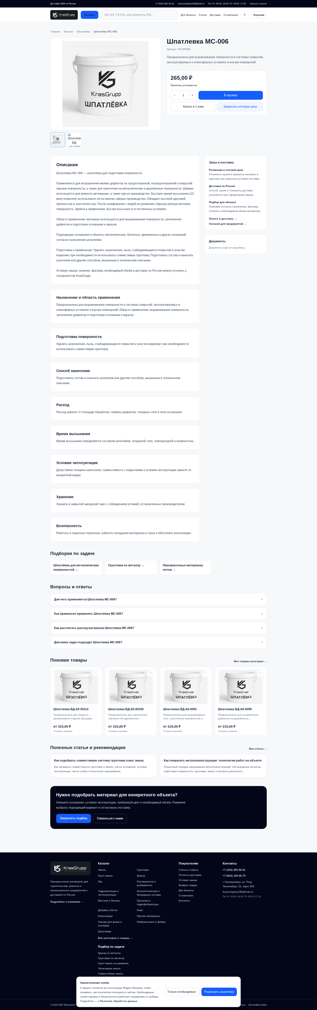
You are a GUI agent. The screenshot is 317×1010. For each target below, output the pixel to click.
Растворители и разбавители (146, 883)
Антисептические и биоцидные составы (149, 893)
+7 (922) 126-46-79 (234, 875)
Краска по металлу (109, 953)
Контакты (184, 900)
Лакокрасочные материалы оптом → (183, 567)
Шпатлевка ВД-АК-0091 (180, 709)
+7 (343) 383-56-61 (164, 3)
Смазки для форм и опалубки (110, 923)
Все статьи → (258, 748)
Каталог (89, 14)
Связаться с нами (110, 818)
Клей (140, 910)
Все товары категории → (250, 661)
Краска (141, 875)
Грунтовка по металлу (111, 958)
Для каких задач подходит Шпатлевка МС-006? (158, 642)
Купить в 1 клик (193, 106)
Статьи (203, 14)
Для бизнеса (188, 14)
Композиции (105, 916)
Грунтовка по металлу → (126, 565)
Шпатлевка (83, 31)
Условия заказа (188, 880)
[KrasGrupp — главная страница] (64, 14)
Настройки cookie (257, 1005)
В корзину (230, 95)
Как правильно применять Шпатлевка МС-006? (158, 613)
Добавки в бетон (108, 910)
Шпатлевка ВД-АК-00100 (126, 709)
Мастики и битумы (109, 900)
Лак (100, 881)
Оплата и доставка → (223, 218)
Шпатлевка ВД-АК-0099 (235, 709)
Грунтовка (143, 869)
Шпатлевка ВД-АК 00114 (70, 709)
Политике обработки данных (118, 1001)
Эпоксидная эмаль (109, 968)
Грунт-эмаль (105, 875)
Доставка (215, 14)
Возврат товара (188, 885)
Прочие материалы (148, 916)
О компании (231, 14)
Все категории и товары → (115, 938)
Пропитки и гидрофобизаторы (148, 902)
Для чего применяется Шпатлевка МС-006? (158, 599)
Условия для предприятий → (228, 223)
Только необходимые (181, 991)
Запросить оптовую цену (240, 106)
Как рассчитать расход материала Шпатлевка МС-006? (158, 628)
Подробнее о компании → (67, 901)
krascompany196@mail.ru (191, 3)
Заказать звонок (258, 3)
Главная (55, 31)
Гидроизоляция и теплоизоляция (108, 893)
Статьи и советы (188, 869)
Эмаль (102, 869)
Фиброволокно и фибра (151, 921)
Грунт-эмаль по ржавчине (113, 963)
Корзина (259, 14)
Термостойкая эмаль (110, 973)
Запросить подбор (73, 818)
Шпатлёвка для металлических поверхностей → (76, 567)
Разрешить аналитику (219, 991)
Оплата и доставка (190, 874)
